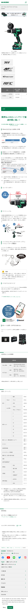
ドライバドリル (17, 547)
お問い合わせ (16, 553)
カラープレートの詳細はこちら (9, 516)
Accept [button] (10, 607)
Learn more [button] (5, 603)
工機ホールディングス (11, 561)
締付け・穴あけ (9, 547)
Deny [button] (4, 607)
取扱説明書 (3, 594)
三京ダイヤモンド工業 (5, 567)
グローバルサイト (6, 553)
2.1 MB (19, 525)
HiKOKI (2, 561)
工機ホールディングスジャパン (7, 564)
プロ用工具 (3, 547)
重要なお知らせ (4, 591)
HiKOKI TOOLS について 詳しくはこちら (11, 296)
